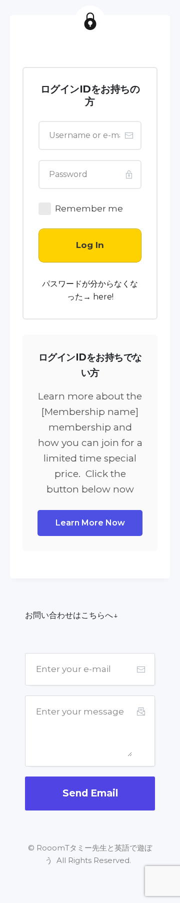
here (102, 297)
